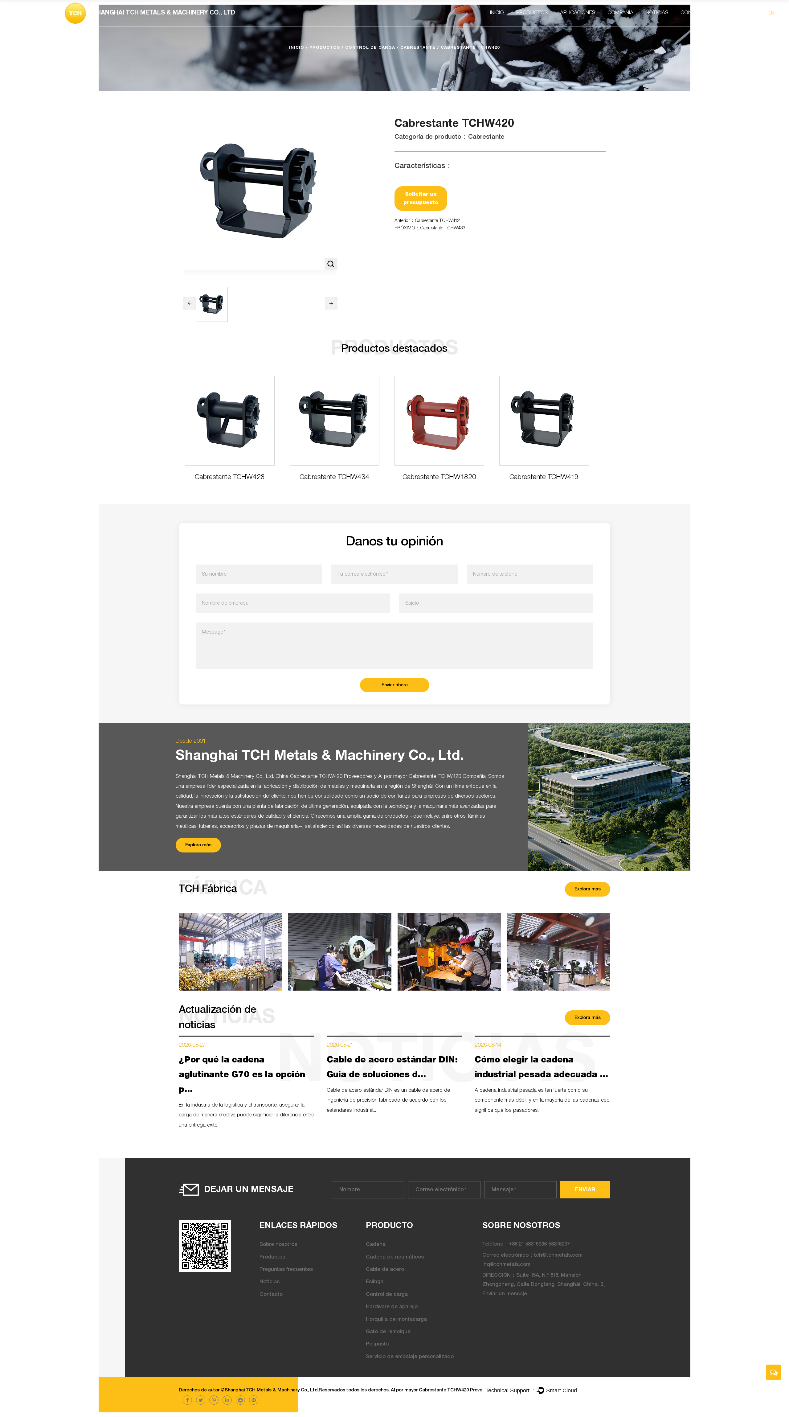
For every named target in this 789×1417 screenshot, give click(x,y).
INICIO (497, 12)
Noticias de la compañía (664, 25)
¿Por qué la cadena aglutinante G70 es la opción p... (242, 1075)
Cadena (376, 1244)
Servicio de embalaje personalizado (410, 1356)
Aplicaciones (577, 12)
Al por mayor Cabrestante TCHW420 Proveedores (437, 1390)
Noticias (657, 12)
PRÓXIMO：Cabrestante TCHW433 (429, 228)
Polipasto (377, 1344)
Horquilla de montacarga (396, 1319)
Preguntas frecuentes (286, 1269)
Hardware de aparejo (392, 1306)
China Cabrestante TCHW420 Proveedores (324, 776)
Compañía (620, 12)
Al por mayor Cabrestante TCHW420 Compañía (432, 776)
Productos (532, 12)
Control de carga (370, 47)
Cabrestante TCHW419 (543, 477)
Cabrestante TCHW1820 (439, 477)
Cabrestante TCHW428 (230, 477)
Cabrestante (417, 47)
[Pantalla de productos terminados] (230, 952)
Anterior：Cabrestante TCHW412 (427, 221)
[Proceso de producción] (339, 952)
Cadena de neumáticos (395, 1257)
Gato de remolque (388, 1331)
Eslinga (374, 1281)
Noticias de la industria (671, 23)
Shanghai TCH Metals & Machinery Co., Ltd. (272, 1390)
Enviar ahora (395, 685)
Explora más (198, 845)
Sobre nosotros (278, 1244)
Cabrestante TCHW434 (335, 477)
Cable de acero (385, 1269)
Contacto (694, 12)
